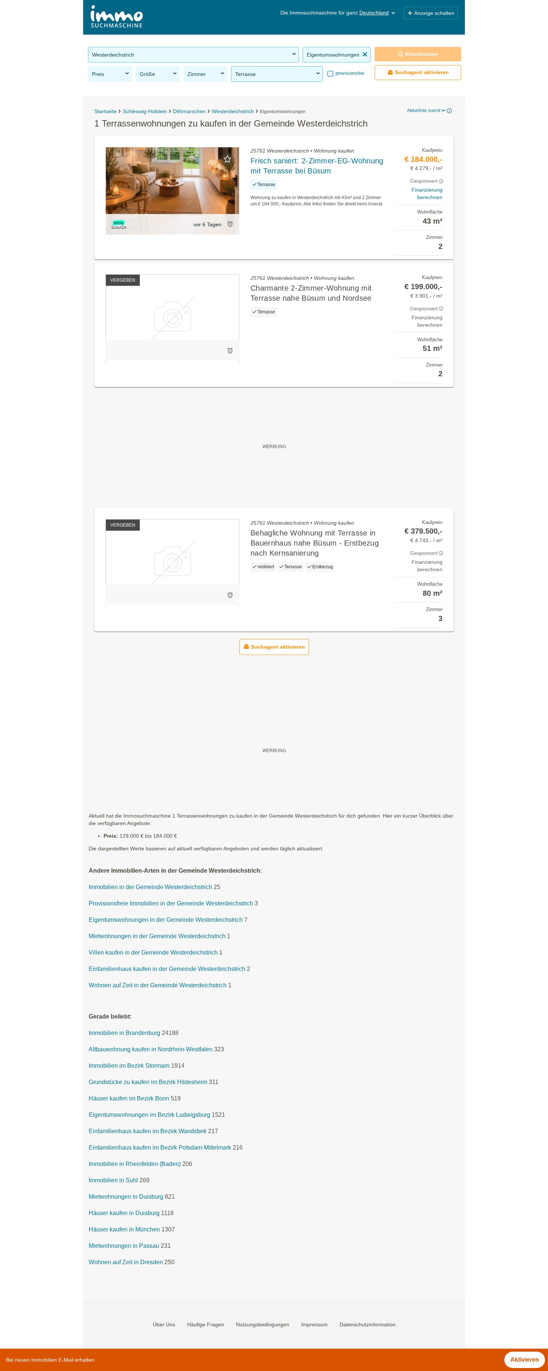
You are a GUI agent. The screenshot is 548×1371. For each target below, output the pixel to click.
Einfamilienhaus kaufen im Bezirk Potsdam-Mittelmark (160, 1148)
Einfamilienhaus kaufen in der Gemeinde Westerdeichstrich (167, 969)
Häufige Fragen (205, 1324)
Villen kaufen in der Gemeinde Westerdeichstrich (153, 953)
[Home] (117, 17)
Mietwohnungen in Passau (124, 1246)
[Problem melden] (230, 224)
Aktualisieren (421, 54)
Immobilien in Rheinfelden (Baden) (135, 1164)
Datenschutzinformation (368, 1324)
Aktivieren (524, 1359)
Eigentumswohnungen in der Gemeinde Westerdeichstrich (166, 920)
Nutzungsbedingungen (262, 1324)
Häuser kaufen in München (124, 1230)
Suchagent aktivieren (422, 72)
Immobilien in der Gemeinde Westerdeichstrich (150, 887)
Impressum (314, 1324)
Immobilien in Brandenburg (124, 1033)
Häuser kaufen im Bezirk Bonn (129, 1099)
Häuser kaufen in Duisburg (124, 1213)
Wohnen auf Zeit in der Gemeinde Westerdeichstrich (158, 985)
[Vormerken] (227, 159)
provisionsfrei (349, 73)
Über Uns (164, 1324)
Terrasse (245, 74)
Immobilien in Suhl (113, 1180)
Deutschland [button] (374, 13)
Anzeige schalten (434, 13)
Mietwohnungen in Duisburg (126, 1197)
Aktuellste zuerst (423, 110)
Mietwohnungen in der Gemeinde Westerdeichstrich (157, 936)
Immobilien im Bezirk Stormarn (129, 1066)
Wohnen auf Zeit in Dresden (126, 1262)
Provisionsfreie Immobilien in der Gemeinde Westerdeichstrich (171, 904)
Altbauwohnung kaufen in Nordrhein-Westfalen (150, 1049)
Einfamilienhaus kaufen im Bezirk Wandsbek (148, 1131)
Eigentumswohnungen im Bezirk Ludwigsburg (149, 1115)
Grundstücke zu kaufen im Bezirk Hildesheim (148, 1082)
